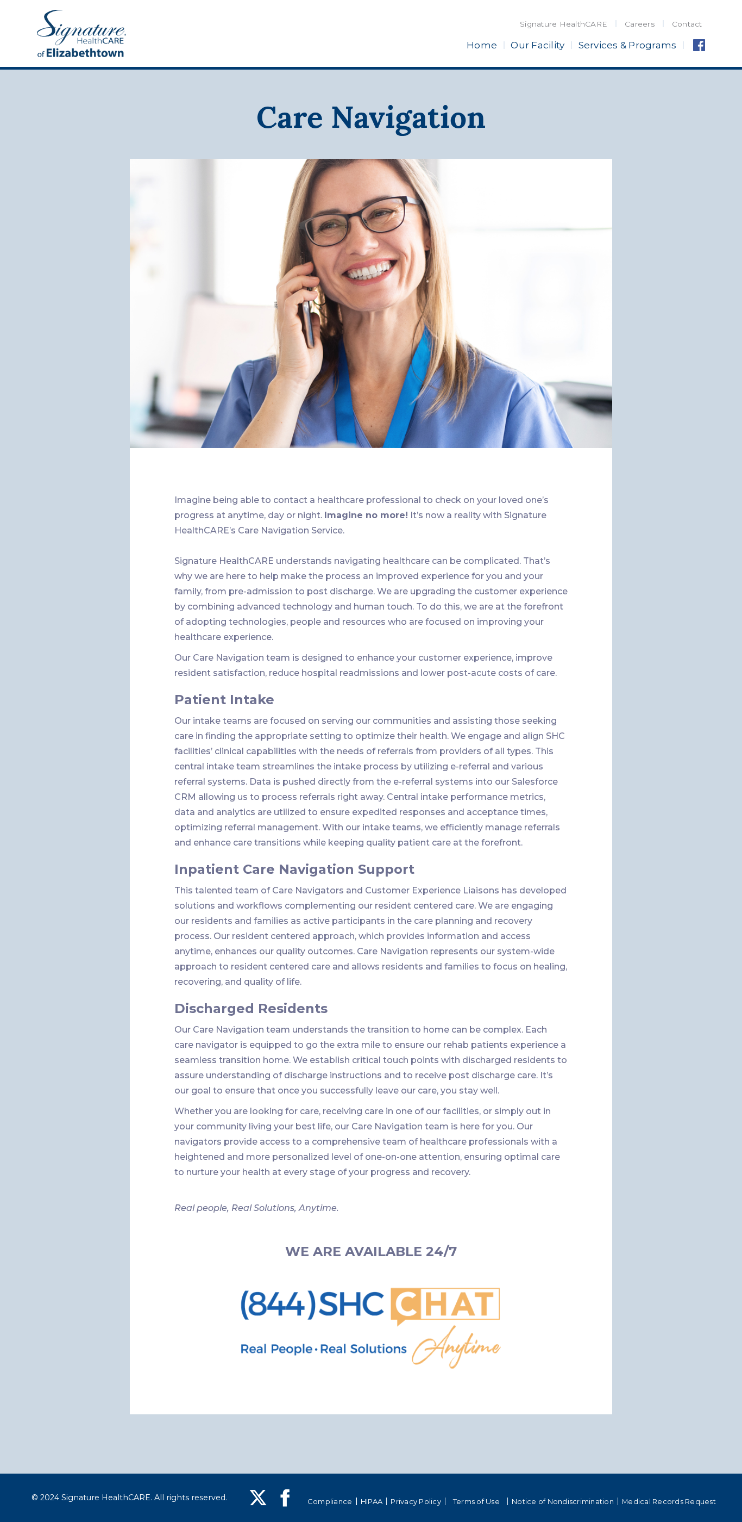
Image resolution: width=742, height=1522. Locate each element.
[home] (81, 34)
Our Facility (537, 45)
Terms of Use (476, 1501)
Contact (687, 24)
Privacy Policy (416, 1501)
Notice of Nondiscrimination (563, 1501)
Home (482, 45)
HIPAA (371, 1501)
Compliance (330, 1501)
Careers (640, 24)
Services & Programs (627, 45)
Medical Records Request (669, 1501)
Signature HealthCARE (563, 24)
